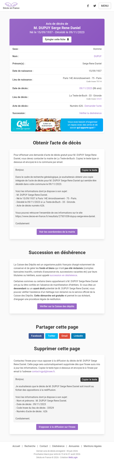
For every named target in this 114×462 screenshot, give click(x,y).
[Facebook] (88, 6)
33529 (99, 99)
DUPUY (98, 56)
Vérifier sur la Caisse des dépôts (57, 306)
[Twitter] (95, 6)
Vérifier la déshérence (90, 113)
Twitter (51, 335)
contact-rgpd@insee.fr (43, 371)
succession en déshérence (63, 275)
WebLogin (73, 457)
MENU (105, 5)
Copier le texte (89, 170)
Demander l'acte (93, 105)
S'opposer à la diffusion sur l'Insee (57, 426)
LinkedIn (78, 335)
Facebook (36, 335)
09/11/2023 (85, 88)
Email (65, 335)
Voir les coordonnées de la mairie (57, 231)
